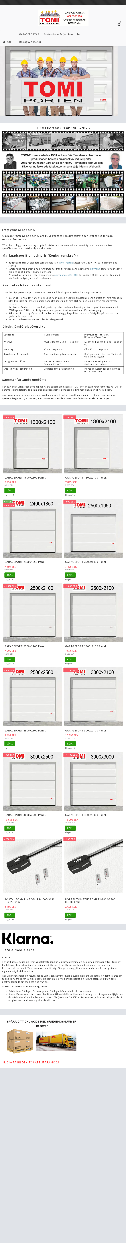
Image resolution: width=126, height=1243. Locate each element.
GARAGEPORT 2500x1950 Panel (85, 562)
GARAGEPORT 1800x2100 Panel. (86, 477)
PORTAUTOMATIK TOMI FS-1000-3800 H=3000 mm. (90, 901)
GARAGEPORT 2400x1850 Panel (24, 562)
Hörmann (95, 268)
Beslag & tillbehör (30, 42)
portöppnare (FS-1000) (66, 274)
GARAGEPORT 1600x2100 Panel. (25, 477)
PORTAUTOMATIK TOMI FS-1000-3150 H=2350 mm (29, 901)
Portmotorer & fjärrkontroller (62, 34)
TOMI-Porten (66, 262)
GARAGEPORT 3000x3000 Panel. (86, 815)
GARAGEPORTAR (29, 34)
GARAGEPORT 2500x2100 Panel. (25, 646)
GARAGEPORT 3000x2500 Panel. (25, 815)
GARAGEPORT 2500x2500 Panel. (25, 730)
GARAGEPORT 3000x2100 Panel (85, 730)
